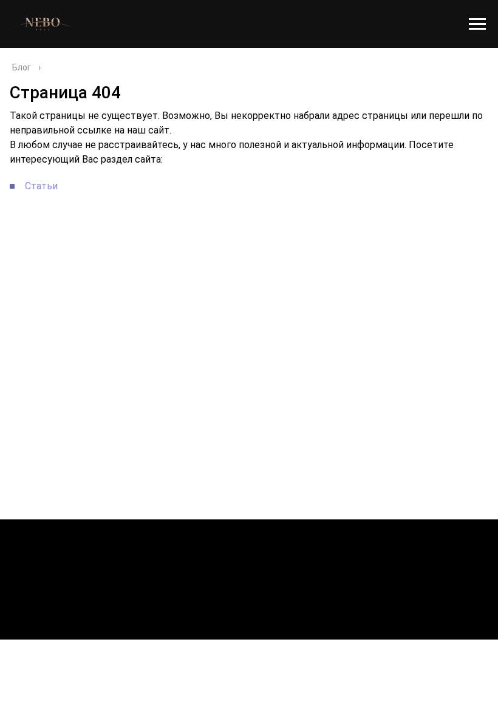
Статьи (41, 186)
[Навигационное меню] (477, 24)
